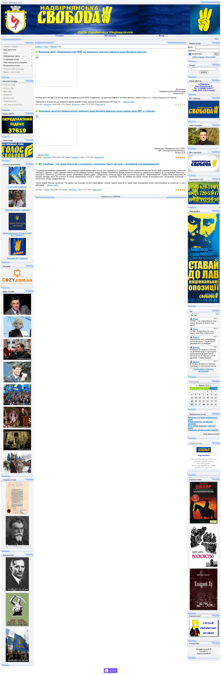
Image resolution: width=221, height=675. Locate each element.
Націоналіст (76, 104)
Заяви (6, 95)
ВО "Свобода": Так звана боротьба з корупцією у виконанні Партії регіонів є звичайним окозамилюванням (99, 164)
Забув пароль (198, 57)
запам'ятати (196, 54)
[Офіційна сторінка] (203, 117)
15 (208, 398)
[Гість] (189, 315)
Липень (53, 47)
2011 (46, 47)
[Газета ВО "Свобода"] (17, 133)
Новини (6, 85)
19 (196, 401)
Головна (38, 47)
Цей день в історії (11, 104)
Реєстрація (210, 57)
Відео (5, 91)
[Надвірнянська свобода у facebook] (203, 171)
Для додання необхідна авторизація (204, 370)
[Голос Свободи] (17, 157)
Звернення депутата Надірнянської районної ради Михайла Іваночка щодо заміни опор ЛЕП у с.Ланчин (97, 111)
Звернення (8, 101)
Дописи (6, 98)
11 (192, 398)
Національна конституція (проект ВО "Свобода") (17, 234)
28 (204, 404)
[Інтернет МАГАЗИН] (17, 283)
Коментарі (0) (99, 157)
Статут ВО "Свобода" (17, 187)
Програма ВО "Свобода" (17, 258)
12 (196, 398)
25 (192, 404)
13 (200, 398)
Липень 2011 (203, 385)
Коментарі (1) (100, 104)
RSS (216, 38)
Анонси (6, 88)
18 (192, 401)
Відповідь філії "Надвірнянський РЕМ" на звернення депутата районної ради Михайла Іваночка (92, 52)
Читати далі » (129, 102)
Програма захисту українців (17, 210)
